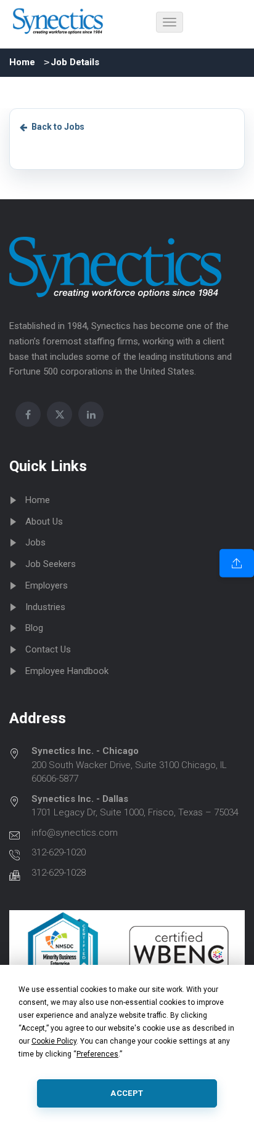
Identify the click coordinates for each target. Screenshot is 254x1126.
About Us (44, 521)
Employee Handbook (67, 670)
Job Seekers (50, 563)
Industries (45, 607)
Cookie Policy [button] (53, 1041)
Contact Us (48, 649)
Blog (34, 627)
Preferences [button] (97, 1054)
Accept (126, 1093)
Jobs (35, 542)
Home (22, 62)
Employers (46, 585)
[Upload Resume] (236, 563)
